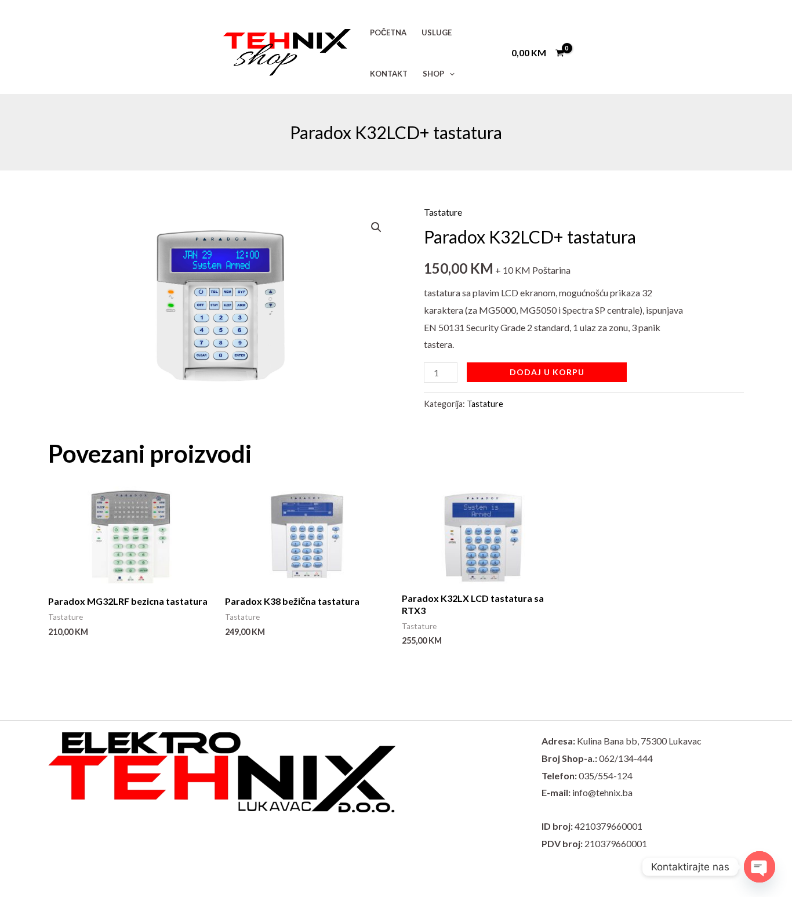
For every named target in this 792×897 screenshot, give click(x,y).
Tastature (443, 211)
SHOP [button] (433, 73)
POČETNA (388, 32)
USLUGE (437, 32)
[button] (449, 73)
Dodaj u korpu (547, 372)
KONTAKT (389, 73)
